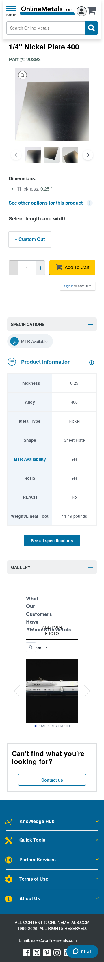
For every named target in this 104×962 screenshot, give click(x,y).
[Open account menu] (82, 10)
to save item (77, 285)
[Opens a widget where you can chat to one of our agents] (82, 952)
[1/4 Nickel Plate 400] (33, 155)
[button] (93, 12)
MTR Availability (30, 459)
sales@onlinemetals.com (54, 940)
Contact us (52, 780)
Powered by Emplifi (54, 726)
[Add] (40, 267)
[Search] (91, 28)
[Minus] (13, 267)
